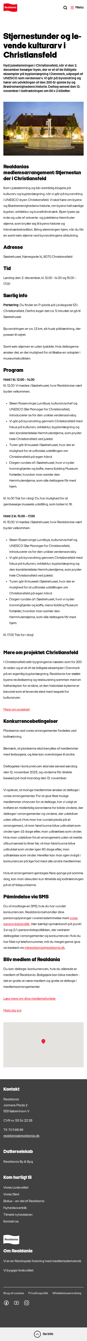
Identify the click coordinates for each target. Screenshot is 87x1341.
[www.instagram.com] (27, 1303)
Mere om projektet (16, 709)
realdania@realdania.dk (21, 1136)
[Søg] (65, 8)
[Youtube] (16, 1303)
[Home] (10, 7)
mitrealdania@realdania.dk (44, 948)
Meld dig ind (12, 1010)
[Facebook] (6, 1303)
